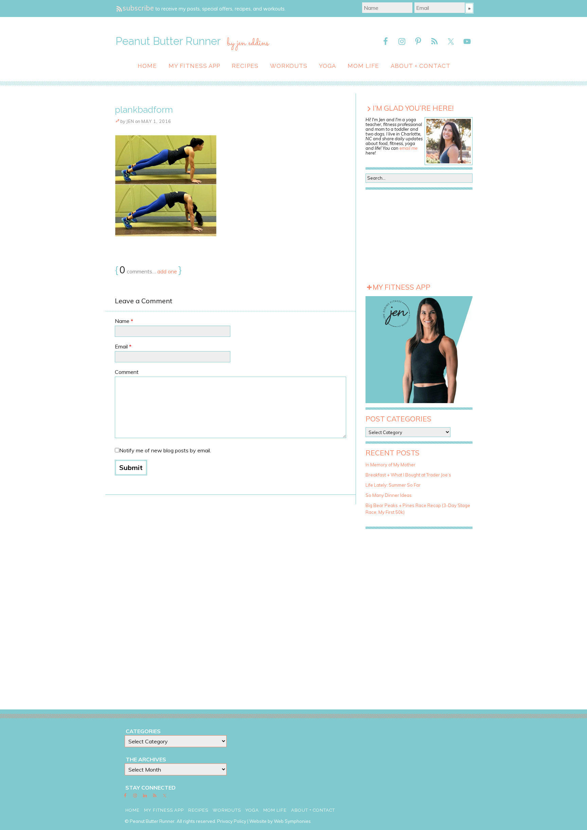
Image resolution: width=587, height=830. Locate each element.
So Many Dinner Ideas (389, 495)
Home (147, 65)
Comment (127, 371)
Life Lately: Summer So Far (393, 485)
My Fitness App (194, 65)
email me (408, 148)
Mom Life (363, 65)
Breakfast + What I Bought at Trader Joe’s (408, 474)
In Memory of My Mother (390, 464)
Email (123, 346)
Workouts (288, 65)
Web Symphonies (292, 821)
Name (124, 321)
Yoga (327, 65)
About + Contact (420, 65)
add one (167, 271)
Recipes (245, 65)
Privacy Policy (231, 821)
